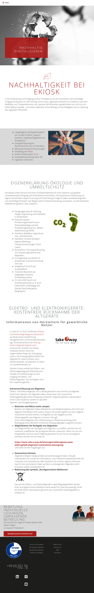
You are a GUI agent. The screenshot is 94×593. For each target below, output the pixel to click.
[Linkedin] (17, 576)
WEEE (30, 151)
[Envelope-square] (26, 584)
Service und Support (36, 544)
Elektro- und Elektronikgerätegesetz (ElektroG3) (27, 333)
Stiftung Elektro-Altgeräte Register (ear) (25, 344)
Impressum (57, 547)
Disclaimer (57, 553)
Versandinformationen (36, 547)
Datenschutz (57, 544)
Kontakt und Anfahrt (36, 553)
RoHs (36, 154)
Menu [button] (7, 3)
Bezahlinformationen (36, 550)
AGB (57, 550)
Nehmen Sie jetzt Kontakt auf (20, 534)
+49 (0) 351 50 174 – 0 (17, 567)
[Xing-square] (26, 576)
